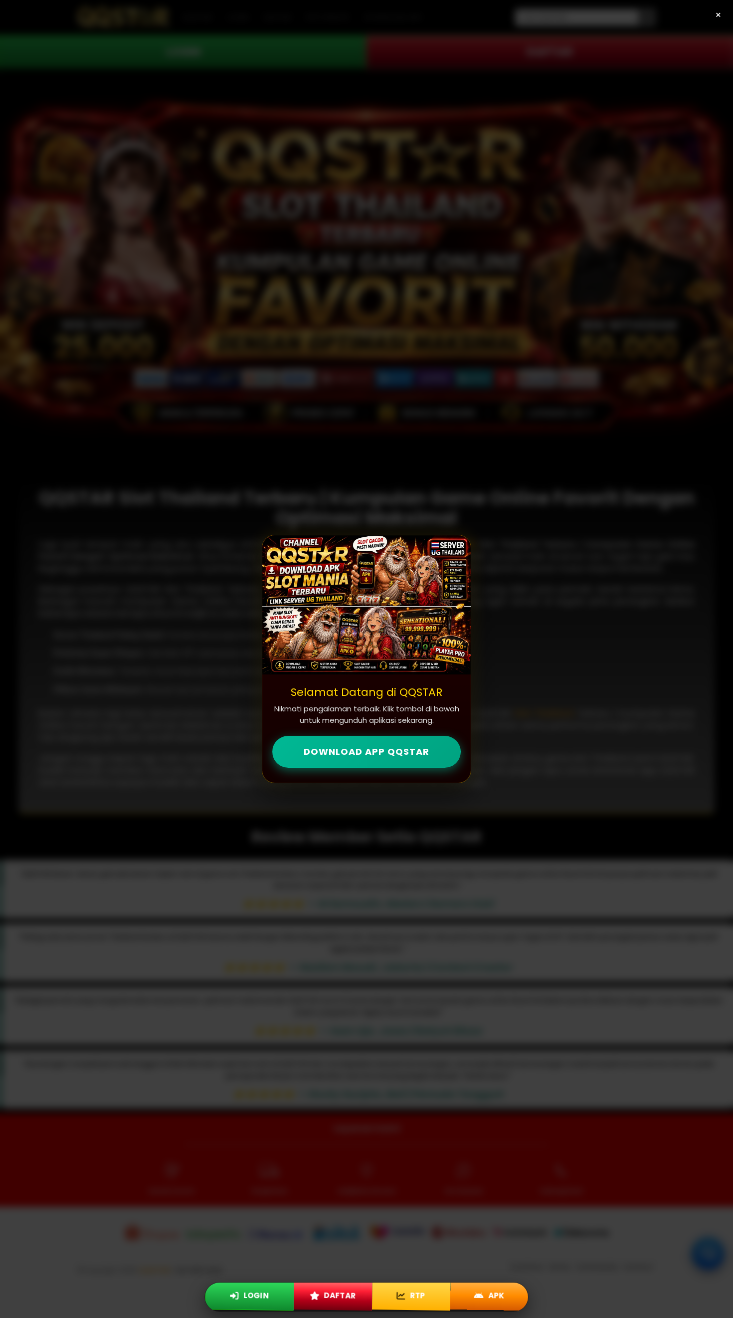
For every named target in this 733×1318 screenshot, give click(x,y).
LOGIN (255, 1294)
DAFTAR (339, 1294)
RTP (416, 1294)
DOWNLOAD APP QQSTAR (366, 751)
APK (496, 1294)
